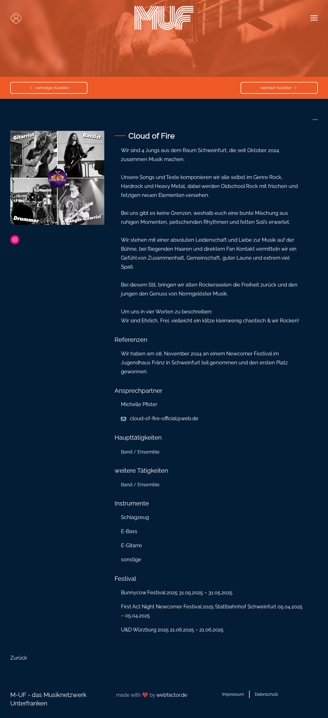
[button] (16, 18)
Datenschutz (266, 694)
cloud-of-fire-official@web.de (164, 418)
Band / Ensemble (140, 452)
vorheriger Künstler (52, 88)
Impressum (233, 694)
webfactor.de (171, 695)
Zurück (18, 658)
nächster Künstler (276, 88)
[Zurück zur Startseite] (164, 18)
